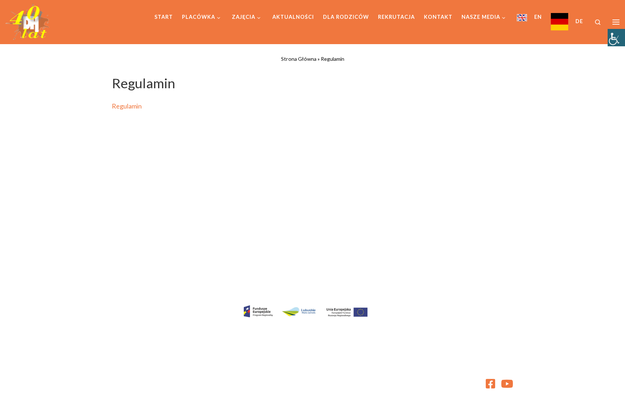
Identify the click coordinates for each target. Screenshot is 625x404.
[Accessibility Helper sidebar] (616, 37)
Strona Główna (298, 59)
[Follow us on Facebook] (490, 383)
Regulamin (127, 106)
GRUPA (163, 391)
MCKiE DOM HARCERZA (162, 381)
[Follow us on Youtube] (507, 383)
